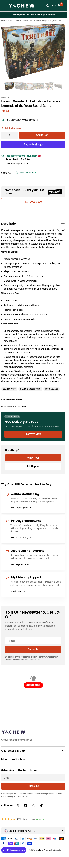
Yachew (39, 850)
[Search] (48, 5)
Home (4, 20)
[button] (5, 6)
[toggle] (62, 221)
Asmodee (5, 95)
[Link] (33, 424)
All (11, 20)
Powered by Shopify (52, 850)
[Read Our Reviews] (34, 15)
